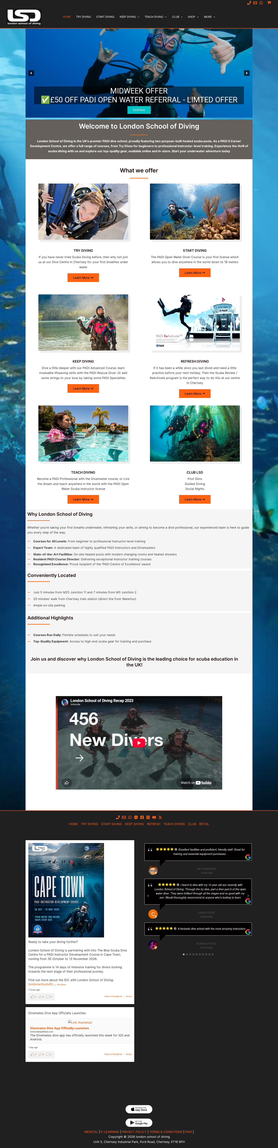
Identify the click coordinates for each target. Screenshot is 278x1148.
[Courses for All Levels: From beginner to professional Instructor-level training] (86, 541)
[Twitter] (160, 817)
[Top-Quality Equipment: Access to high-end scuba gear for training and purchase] (89, 641)
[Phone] (249, 3)
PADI (188, 1132)
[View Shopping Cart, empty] (269, 3)
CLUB (192, 824)
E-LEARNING (110, 1132)
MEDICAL (91, 1132)
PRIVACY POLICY (134, 1132)
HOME (73, 824)
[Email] (255, 3)
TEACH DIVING (174, 824)
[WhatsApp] (261, 3)
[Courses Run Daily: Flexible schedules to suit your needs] (71, 634)
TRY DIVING (89, 824)
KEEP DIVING (134, 824)
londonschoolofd (40, 984)
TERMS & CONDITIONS (165, 1132)
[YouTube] (154, 817)
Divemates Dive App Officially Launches (59, 1028)
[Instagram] (148, 817)
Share (128, 996)
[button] (137, 16)
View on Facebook (113, 996)
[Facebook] (142, 817)
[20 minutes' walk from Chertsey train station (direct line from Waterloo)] (81, 598)
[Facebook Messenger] (136, 817)
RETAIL (204, 824)
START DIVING (111, 824)
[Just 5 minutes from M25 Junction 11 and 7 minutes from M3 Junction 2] (82, 592)
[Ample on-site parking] (46, 605)
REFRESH (153, 824)
